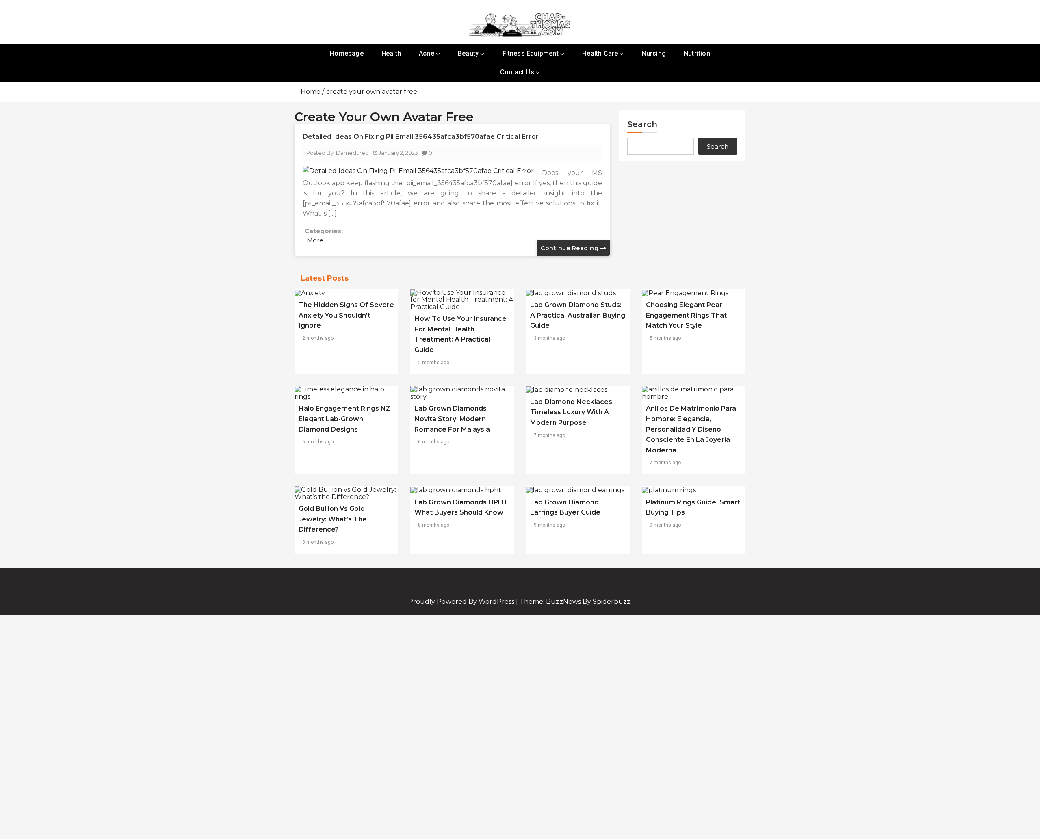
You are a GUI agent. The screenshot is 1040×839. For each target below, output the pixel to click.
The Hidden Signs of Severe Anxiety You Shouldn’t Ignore (346, 315)
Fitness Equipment (531, 53)
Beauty (468, 53)
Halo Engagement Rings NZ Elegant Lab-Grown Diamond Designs (344, 418)
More (315, 240)
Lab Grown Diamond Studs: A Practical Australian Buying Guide (577, 315)
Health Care (600, 53)
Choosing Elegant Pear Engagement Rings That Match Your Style (686, 315)
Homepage (347, 53)
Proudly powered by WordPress (462, 601)
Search (642, 124)
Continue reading (570, 248)
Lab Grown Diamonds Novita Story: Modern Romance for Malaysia (452, 418)
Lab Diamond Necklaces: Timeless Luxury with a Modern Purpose (572, 412)
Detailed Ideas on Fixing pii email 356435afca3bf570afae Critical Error (421, 137)
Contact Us (517, 72)
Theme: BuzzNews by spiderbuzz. (576, 601)
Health (391, 53)
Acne (426, 53)
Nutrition (697, 53)
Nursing (654, 53)
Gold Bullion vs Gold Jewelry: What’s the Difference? (333, 519)
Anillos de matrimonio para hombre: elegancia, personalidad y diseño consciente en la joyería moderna (691, 429)
